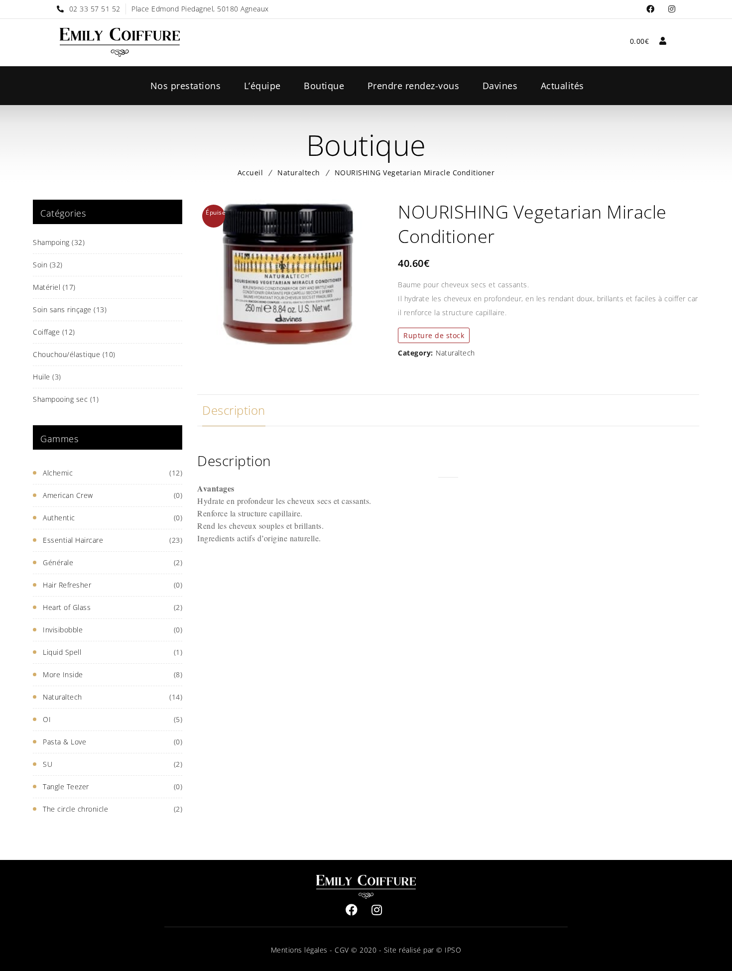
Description (233, 410)
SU (47, 764)
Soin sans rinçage (70, 309)
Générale (58, 562)
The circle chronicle (75, 809)
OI (47, 719)
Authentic (59, 517)
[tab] (233, 410)
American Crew (68, 495)
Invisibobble (63, 629)
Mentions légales (299, 950)
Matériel (54, 287)
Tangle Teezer (66, 786)
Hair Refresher (67, 585)
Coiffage (54, 332)
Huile (47, 376)
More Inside (63, 674)
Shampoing (59, 242)
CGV (341, 950)
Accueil (250, 172)
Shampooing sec (66, 399)
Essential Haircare (73, 540)
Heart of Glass (67, 607)
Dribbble (672, 9)
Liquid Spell (62, 652)
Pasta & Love (64, 741)
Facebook (650, 9)
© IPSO (448, 950)
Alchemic (58, 473)
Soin (48, 264)
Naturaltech (298, 172)
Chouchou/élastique (74, 354)
